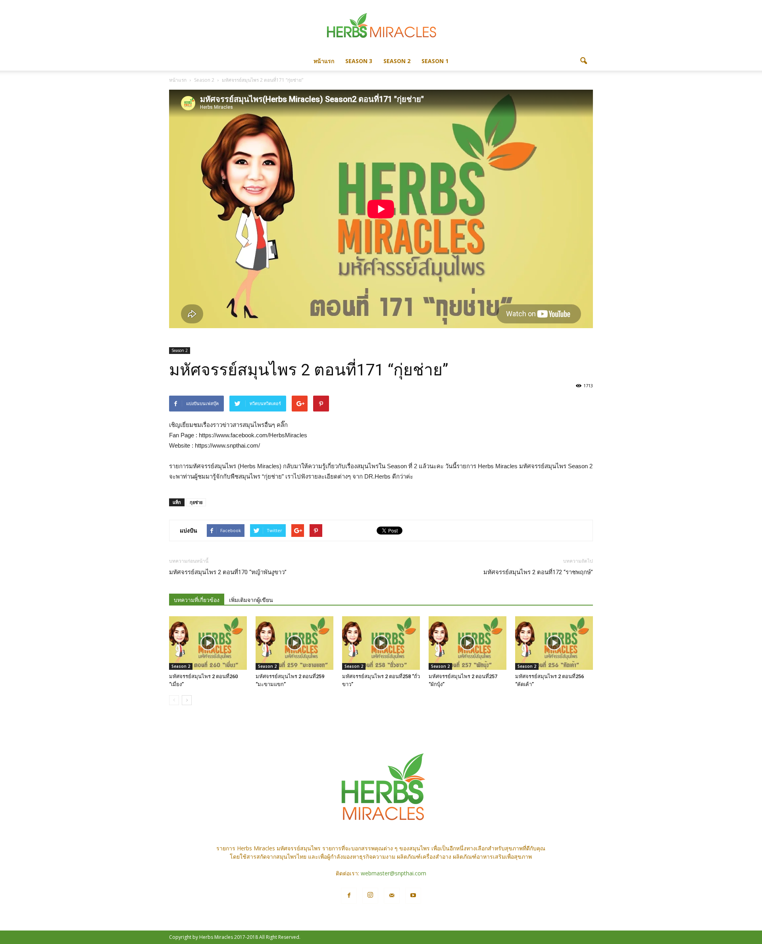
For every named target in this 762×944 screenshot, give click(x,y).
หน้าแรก (324, 61)
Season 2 (396, 61)
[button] (583, 61)
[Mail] (392, 896)
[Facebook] (349, 896)
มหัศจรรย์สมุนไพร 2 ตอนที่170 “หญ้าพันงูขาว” (228, 572)
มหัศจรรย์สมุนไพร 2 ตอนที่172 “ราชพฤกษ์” (538, 572)
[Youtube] (413, 896)
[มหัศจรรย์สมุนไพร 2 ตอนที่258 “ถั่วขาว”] (381, 643)
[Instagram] (370, 896)
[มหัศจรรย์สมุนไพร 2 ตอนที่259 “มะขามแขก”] (294, 643)
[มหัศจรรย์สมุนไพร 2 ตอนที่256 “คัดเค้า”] (554, 643)
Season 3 (358, 61)
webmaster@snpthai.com (393, 873)
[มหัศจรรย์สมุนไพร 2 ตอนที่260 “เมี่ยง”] (208, 643)
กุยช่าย (196, 502)
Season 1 (434, 61)
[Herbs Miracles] (381, 26)
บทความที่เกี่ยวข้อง (196, 600)
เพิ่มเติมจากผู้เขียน (251, 600)
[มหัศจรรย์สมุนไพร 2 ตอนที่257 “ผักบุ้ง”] (467, 643)
